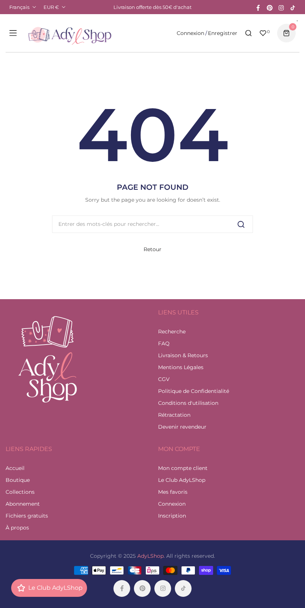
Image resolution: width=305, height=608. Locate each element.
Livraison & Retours (183, 355)
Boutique (18, 480)
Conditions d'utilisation (188, 403)
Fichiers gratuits (27, 515)
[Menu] (13, 33)
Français (19, 7)
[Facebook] (258, 7)
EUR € (51, 7)
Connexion (190, 33)
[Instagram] (281, 7)
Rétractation (174, 415)
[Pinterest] (270, 7)
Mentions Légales (180, 367)
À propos (17, 527)
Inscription (172, 515)
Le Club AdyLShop (181, 480)
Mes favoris (172, 492)
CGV (164, 379)
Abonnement (23, 503)
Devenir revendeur (182, 426)
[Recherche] (241, 224)
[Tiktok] (293, 7)
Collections (20, 492)
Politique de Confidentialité (193, 391)
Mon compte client (183, 468)
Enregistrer (222, 33)
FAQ (164, 343)
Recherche (172, 331)
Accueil (15, 468)
